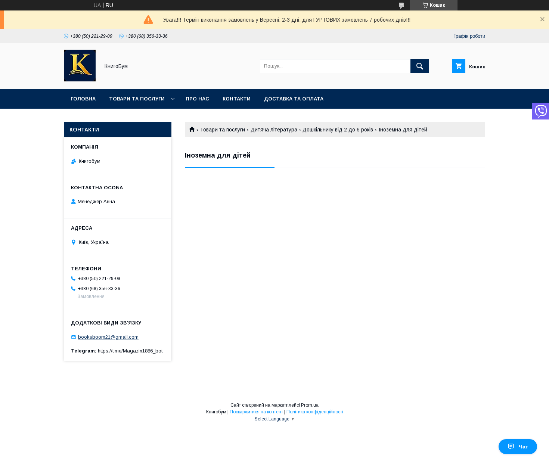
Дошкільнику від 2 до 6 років (338, 130)
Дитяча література (274, 130)
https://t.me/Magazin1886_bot (130, 351)
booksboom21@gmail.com (108, 337)
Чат (523, 447)
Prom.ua (310, 405)
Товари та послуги (137, 99)
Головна (83, 99)
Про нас (197, 99)
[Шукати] (419, 66)
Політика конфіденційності (314, 411)
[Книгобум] (80, 80)
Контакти (237, 99)
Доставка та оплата (293, 99)
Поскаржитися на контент (256, 411)
